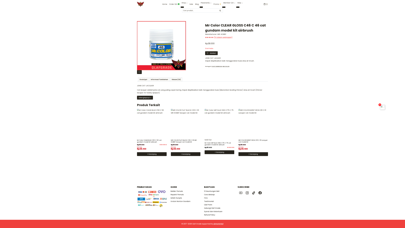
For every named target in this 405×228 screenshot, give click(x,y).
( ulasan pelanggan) (223, 37)
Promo (216, 4)
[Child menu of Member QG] (223, 7)
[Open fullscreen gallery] (139, 72)
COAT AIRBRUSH (217, 66)
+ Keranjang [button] (152, 154)
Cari (220, 11)
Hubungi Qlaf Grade (212, 208)
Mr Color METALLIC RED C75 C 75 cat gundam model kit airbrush (218, 144)
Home (164, 4)
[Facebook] (260, 193)
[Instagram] (247, 193)
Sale (191, 4)
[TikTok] (253, 193)
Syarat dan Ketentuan (213, 211)
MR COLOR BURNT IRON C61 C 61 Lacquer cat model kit (253, 141)
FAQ (206, 198)
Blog (197, 4)
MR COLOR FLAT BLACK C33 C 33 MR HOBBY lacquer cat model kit (184, 141)
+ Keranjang (219, 152)
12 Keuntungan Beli (211, 191)
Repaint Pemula (177, 194)
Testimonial (209, 201)
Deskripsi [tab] (143, 79)
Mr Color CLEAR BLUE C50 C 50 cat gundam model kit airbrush (149, 141)
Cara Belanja (209, 194)
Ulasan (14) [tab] (176, 79)
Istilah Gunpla (176, 198)
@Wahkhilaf (218, 224)
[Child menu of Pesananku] (201, 7)
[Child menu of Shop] (182, 7)
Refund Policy (209, 215)
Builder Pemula (177, 191)
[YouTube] (241, 193)
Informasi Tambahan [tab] (159, 79)
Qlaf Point (208, 205)
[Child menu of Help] (237, 7)
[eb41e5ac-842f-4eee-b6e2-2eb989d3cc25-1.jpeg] (161, 45)
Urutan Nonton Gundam (180, 201)
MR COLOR (226, 66)
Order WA (173, 4)
